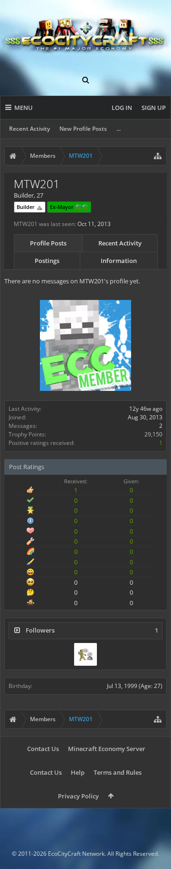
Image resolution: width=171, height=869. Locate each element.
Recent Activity (29, 129)
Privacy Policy (78, 796)
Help (78, 772)
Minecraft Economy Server (106, 748)
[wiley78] (85, 654)
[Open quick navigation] (157, 156)
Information (119, 260)
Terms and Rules (118, 772)
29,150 (153, 434)
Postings (47, 260)
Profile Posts (48, 243)
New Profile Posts (83, 129)
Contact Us (43, 748)
